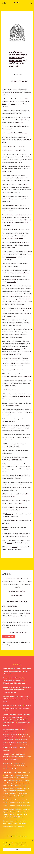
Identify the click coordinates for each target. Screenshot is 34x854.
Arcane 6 (26, 802)
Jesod (9, 817)
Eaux (29, 394)
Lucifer (14, 768)
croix (20, 343)
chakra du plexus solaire (21, 780)
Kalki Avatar (12, 616)
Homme (11, 296)
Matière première (11, 257)
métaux (27, 139)
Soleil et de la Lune (23, 242)
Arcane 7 (5, 805)
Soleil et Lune (19, 122)
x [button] (32, 840)
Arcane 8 (12, 805)
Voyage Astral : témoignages (22, 687)
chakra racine (26, 772)
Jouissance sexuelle (19, 763)
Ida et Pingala (14, 759)
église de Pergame (8, 783)
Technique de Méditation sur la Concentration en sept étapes (16, 739)
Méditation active (8, 711)
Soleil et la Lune (23, 311)
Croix (16, 354)
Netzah (25, 814)
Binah (25, 812)
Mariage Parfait (12, 823)
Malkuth (14, 817)
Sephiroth (6, 812)
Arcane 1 (17, 800)
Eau (21, 180)
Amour (12, 754)
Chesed (5, 814)
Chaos (10, 396)
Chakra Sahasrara (23, 793)
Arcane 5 (19, 802)
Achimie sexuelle (19, 826)
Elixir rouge (15, 60)
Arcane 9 (19, 805)
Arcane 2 (24, 800)
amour (28, 279)
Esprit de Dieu (12, 222)
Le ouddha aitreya (17, 595)
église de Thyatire (15, 785)
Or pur (4, 142)
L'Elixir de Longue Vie (10, 606)
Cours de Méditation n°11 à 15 (12, 720)
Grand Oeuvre (11, 247)
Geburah (11, 814)
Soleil (15, 229)
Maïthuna (24, 766)
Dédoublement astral (9, 692)
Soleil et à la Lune (25, 273)
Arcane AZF (6, 768)
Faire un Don (9, 636)
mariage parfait (11, 282)
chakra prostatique (9, 777)
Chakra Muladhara (15, 772)
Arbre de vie (25, 809)
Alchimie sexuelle (26, 376)
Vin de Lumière (23, 396)
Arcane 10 (26, 805)
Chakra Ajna (12, 790)
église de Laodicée (19, 796)
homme (4, 613)
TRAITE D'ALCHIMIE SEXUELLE (17, 602)
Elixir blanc (15, 57)
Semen (4, 360)
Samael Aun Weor (21, 616)
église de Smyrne (22, 777)
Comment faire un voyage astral (14, 689)
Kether (12, 812)
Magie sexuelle (6, 171)
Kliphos (20, 817)
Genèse (6, 376)
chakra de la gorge (16, 788)
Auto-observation (23, 708)
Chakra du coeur (21, 783)
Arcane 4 (12, 802)
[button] (31, 3)
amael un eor (14, 591)
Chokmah (19, 812)
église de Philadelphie (10, 793)
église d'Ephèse (9, 775)
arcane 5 (26, 299)
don (23, 642)
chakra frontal (21, 790)
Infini (4, 471)
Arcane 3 (5, 802)
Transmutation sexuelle (18, 756)
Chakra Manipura (8, 780)
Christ (7, 383)
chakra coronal (7, 796)
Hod (4, 817)
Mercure (17, 52)
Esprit (4, 104)
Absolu (11, 809)
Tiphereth (19, 814)
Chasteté (17, 766)
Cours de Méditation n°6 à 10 (17, 717)
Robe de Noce (8, 385)
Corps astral (21, 699)
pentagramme (17, 299)
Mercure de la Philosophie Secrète (12, 238)
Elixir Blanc (12, 101)
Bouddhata (13, 708)
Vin (23, 390)
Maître (13, 104)
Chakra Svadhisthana (22, 775)
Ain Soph (18, 809)
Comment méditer (16, 705)
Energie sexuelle (8, 766)
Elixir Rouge (11, 92)
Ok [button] (17, 849)
